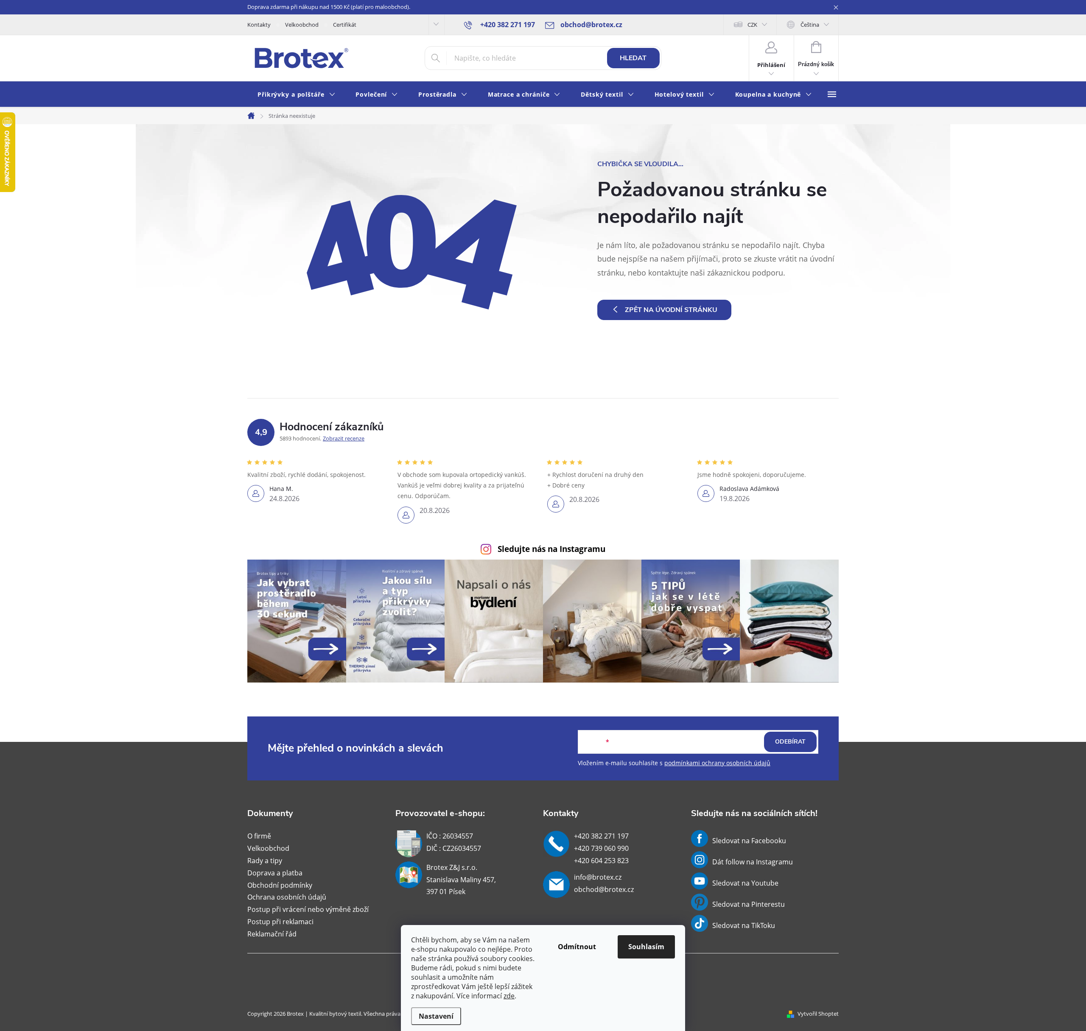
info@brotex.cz (597, 877)
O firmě (259, 836)
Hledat (633, 58)
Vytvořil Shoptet (818, 1013)
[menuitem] (296, 94)
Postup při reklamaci (280, 921)
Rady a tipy (264, 860)
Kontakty (259, 24)
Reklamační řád (272, 934)
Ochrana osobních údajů (286, 897)
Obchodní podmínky (279, 885)
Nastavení (436, 1016)
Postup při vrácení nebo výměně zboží (308, 909)
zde (509, 995)
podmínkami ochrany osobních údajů (717, 763)
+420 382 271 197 (601, 836)
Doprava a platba (274, 873)
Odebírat (790, 742)
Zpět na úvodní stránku (671, 310)
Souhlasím (646, 946)
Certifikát (344, 24)
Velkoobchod (302, 24)
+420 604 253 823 (601, 860)
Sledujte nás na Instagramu (551, 549)
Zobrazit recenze (343, 438)
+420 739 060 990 (601, 848)
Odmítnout (577, 946)
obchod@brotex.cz (604, 889)
